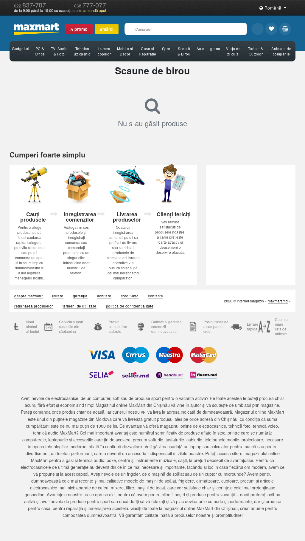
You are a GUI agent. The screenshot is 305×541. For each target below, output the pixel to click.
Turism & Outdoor (255, 51)
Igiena (214, 48)
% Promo (79, 29)
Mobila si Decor (125, 51)
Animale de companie (281, 51)
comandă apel (94, 10)
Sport (167, 48)
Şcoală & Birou (184, 51)
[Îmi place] (271, 29)
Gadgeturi (20, 48)
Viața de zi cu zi (233, 51)
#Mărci (106, 29)
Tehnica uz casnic (82, 51)
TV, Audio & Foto (59, 51)
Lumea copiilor (104, 51)
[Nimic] (285, 29)
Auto (201, 48)
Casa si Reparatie (147, 51)
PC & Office (40, 51)
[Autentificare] (258, 29)
